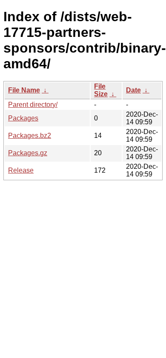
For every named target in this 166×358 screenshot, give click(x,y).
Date (133, 90)
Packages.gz (27, 153)
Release (21, 170)
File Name (24, 90)
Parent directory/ (32, 104)
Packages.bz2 (29, 135)
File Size (101, 90)
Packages (23, 118)
